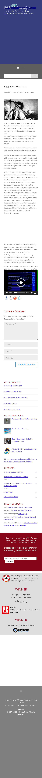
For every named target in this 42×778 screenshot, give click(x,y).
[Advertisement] (21, 39)
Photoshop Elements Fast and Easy (24, 419)
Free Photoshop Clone (12, 409)
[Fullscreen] (35, 293)
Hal (7, 92)
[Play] (7, 293)
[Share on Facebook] (6, 298)
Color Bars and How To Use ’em (20, 507)
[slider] (19, 292)
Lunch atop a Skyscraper (13, 386)
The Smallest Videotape (20, 429)
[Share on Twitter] (10, 298)
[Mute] (31, 293)
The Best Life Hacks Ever (13, 391)
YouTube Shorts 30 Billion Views (15, 397)
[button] (21, 282)
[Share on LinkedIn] (19, 298)
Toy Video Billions (10, 403)
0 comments (29, 92)
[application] (21, 282)
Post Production (17, 92)
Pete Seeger (22, 514)
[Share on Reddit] (15, 298)
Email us (21, 709)
